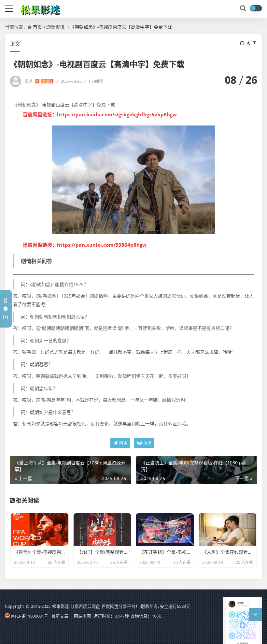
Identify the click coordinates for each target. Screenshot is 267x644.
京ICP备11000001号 (29, 616)
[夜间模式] (256, 8)
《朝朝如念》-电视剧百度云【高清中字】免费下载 (121, 27)
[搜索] (243, 8)
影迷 (38, 81)
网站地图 (82, 616)
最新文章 (59, 616)
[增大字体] (255, 43)
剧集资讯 (55, 27)
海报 (146, 443)
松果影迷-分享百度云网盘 (76, 606)
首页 (37, 27)
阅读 (122, 443)
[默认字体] (248, 43)
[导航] (9, 8)
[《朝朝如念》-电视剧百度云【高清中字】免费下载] (133, 179)
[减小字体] (242, 43)
